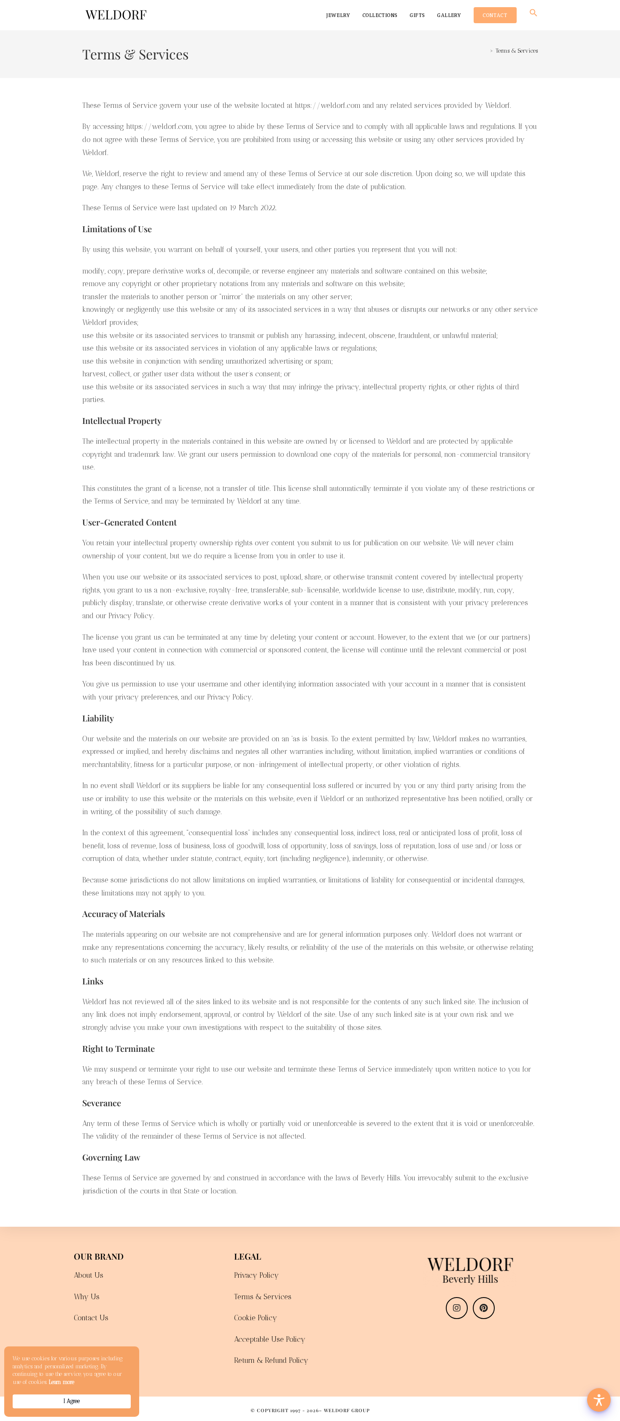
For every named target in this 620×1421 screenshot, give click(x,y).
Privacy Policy (256, 1275)
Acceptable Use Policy (269, 1339)
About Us (88, 1275)
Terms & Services (517, 51)
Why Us (87, 1296)
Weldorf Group (347, 1410)
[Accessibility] (599, 1400)
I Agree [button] (72, 1401)
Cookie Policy (255, 1318)
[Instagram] (457, 1308)
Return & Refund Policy (271, 1360)
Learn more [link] (61, 1382)
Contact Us (91, 1318)
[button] (533, 15)
